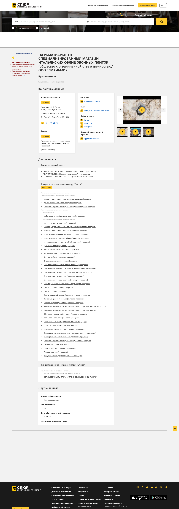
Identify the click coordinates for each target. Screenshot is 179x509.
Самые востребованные (62, 495)
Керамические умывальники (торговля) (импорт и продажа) (68, 272)
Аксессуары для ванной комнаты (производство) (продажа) (67, 199)
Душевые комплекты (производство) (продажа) (63, 203)
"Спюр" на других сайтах (89, 499)
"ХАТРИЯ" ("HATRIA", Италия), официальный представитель (66, 174)
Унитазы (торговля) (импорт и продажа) (60, 348)
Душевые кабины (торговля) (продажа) (59, 257)
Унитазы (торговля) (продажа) (56, 352)
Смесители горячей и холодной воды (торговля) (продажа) (67, 340)
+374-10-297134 (52, 123)
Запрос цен (46, 187)
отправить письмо (92, 101)
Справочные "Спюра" (61, 487)
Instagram (88, 126)
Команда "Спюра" (112, 495)
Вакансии (108, 499)
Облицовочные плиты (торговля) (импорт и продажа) (65, 321)
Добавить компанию (147, 5)
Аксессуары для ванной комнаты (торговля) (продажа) (65, 230)
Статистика (83, 487)
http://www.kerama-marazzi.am (96, 110)
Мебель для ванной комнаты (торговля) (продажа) (64, 216)
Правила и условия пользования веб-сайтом (115, 504)
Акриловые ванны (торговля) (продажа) (60, 223)
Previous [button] (120, 110)
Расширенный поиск (143, 15)
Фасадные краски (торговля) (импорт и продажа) (63, 356)
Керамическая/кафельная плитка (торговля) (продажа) (66, 264)
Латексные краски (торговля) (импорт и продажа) (64, 299)
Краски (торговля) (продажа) (55, 291)
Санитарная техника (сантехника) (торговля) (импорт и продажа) (70, 333)
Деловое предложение (62, 503)
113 (125, 15)
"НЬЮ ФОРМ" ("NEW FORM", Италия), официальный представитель (70, 171)
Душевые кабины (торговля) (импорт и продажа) (63, 253)
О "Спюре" (109, 487)
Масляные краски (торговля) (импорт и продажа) (63, 302)
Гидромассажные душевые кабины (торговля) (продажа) (66, 238)
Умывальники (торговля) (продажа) (58, 344)
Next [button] (163, 110)
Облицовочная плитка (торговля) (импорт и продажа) (65, 314)
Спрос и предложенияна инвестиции (88, 504)
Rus (162, 5)
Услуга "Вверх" (58, 499)
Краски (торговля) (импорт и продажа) (59, 287)
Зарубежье (83, 491)
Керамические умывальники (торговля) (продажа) (64, 276)
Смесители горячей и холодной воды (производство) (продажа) (69, 206)
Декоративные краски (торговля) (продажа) (61, 249)
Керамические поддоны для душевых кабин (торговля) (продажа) (70, 268)
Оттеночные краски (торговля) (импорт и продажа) (64, 329)
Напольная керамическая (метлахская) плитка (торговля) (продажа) (71, 310)
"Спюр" (25, 75)
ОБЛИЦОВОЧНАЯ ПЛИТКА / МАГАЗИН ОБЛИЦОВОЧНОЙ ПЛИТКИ (70, 377)
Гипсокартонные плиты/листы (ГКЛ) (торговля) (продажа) (67, 242)
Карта (47, 102)
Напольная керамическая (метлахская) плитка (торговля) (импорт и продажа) (75, 306)
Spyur (86, 120)
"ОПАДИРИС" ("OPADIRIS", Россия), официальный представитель (68, 176)
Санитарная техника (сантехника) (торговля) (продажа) (66, 337)
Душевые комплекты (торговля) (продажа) (60, 261)
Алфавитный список (60, 507)
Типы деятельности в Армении (123, 5)
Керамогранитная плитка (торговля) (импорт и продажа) (67, 283)
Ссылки (81, 495)
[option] (142, 110)
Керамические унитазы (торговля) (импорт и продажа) (66, 280)
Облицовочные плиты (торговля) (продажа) (61, 325)
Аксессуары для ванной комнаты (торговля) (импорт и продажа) (70, 227)
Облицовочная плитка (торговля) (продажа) (61, 318)
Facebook (88, 123)
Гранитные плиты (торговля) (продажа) (59, 245)
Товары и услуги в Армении (98, 5)
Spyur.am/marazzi (91, 138)
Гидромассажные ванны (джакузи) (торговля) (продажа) (66, 234)
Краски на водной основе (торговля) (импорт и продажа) (67, 295)
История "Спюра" (112, 491)
